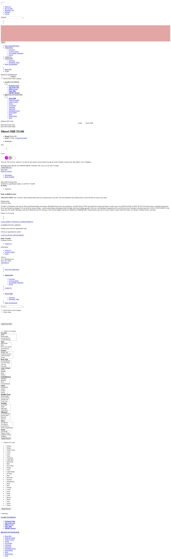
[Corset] (7, 357)
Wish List (8, 7)
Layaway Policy (10, 252)
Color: (3, 153)
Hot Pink (9, 477)
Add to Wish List (6, 167)
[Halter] (6, 407)
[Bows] (5, 382)
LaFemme (12, 107)
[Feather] (4, 391)
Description (8, 175)
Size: (2, 145)
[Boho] (6, 345)
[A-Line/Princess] (5, 414)
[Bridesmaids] (9, 336)
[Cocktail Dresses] (9, 340)
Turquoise (10, 458)
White (9, 505)
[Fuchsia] (6, 157)
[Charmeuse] (4, 387)
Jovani (11, 104)
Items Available (9, 177)
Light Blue (10, 460)
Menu (3, 42)
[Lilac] (10, 157)
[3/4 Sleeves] (7, 424)
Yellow (9, 446)
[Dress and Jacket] (6, 347)
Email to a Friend (6, 171)
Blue (8, 464)
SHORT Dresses (14, 93)
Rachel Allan (13, 116)
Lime (8, 454)
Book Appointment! (11, 303)
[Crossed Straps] (6, 363)
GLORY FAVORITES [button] (8, 517)
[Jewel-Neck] (6, 410)
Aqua (8, 456)
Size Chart (4, 169)
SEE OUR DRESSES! (12, 269)
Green (9, 452)
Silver (8, 503)
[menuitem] (87, 7)
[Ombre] (3, 375)
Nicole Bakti (13, 112)
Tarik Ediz (12, 109)
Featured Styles (14, 86)
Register (7, 12)
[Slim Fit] (5, 419)
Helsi (10, 114)
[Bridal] (9, 335)
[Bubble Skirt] (7, 352)
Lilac (8, 470)
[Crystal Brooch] (5, 384)
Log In (7, 14)
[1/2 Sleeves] (7, 423)
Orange (9, 487)
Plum (8, 483)
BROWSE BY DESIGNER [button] (10, 532)
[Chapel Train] (5, 400)
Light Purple (11, 472)
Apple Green (11, 450)
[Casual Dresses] (9, 338)
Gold (8, 495)
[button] (12, 46)
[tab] (87, 87)
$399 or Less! (13, 89)
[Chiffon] (4, 389)
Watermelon (10, 481)
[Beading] (5, 380)
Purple (9, 468)
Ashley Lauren (13, 102)
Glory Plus (12, 91)
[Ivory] (14, 157)
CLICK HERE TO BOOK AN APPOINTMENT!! (17, 222)
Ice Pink (9, 474)
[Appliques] (5, 379)
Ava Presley (12, 105)
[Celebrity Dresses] (7, 354)
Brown (9, 497)
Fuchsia (9, 479)
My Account (9, 8)
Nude (8, 493)
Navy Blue (10, 466)
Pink (8, 476)
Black (8, 499)
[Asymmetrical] (5, 398)
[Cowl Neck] (6, 405)
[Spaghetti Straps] (6, 435)
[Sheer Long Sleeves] (7, 428)
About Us (8, 250)
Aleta (10, 118)
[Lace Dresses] (6, 348)
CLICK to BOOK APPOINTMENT (12, 235)
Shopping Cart (9, 10)
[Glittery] (3, 370)
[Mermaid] (5, 417)
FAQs (7, 254)
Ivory (8, 491)
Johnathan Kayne (14, 111)
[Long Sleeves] (7, 426)
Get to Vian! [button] (9, 294)
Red (8, 485)
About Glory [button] (9, 275)
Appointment (5, 262)
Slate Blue (10, 462)
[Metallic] (3, 371)
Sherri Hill (12, 98)
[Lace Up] (6, 364)
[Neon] (3, 373)
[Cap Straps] (6, 431)
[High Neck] (6, 408)
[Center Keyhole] (7, 356)
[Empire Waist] (5, 415)
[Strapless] (6, 436)
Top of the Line (14, 87)
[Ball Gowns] (6, 343)
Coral (8, 489)
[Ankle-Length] (5, 396)
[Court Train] (5, 401)
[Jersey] (4, 392)
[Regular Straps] (6, 433)
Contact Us (8, 244)
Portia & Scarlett (14, 100)
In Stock (24, 138)
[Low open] (6, 366)
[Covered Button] (6, 361)
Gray (8, 501)
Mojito (9, 448)
